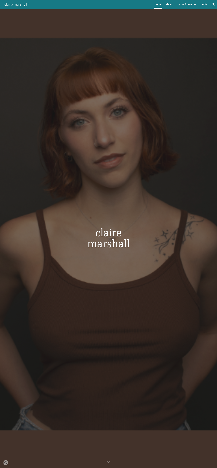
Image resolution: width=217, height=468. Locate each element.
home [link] (158, 4)
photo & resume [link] (186, 4)
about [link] (169, 4)
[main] (108, 238)
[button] (213, 4)
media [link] (203, 4)
